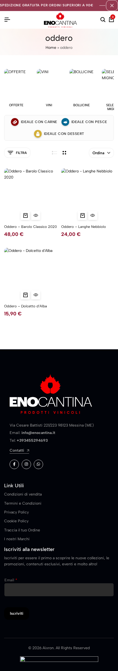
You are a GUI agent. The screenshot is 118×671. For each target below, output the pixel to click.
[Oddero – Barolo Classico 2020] (30, 195)
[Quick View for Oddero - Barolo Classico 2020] (35, 215)
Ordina (98, 153)
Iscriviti (16, 613)
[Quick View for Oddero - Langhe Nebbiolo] (92, 215)
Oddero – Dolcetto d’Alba (25, 306)
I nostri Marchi (17, 539)
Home (51, 47)
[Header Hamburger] (7, 20)
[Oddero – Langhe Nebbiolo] (87, 195)
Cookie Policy (16, 521)
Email (10, 580)
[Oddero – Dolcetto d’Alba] (30, 274)
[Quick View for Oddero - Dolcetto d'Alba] (35, 295)
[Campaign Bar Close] (112, 5)
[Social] (14, 464)
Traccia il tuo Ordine (22, 530)
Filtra (21, 153)
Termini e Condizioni (22, 503)
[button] (25, 215)
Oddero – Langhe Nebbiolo (83, 227)
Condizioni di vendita (23, 494)
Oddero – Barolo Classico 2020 (30, 227)
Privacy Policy (16, 512)
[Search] (103, 19)
